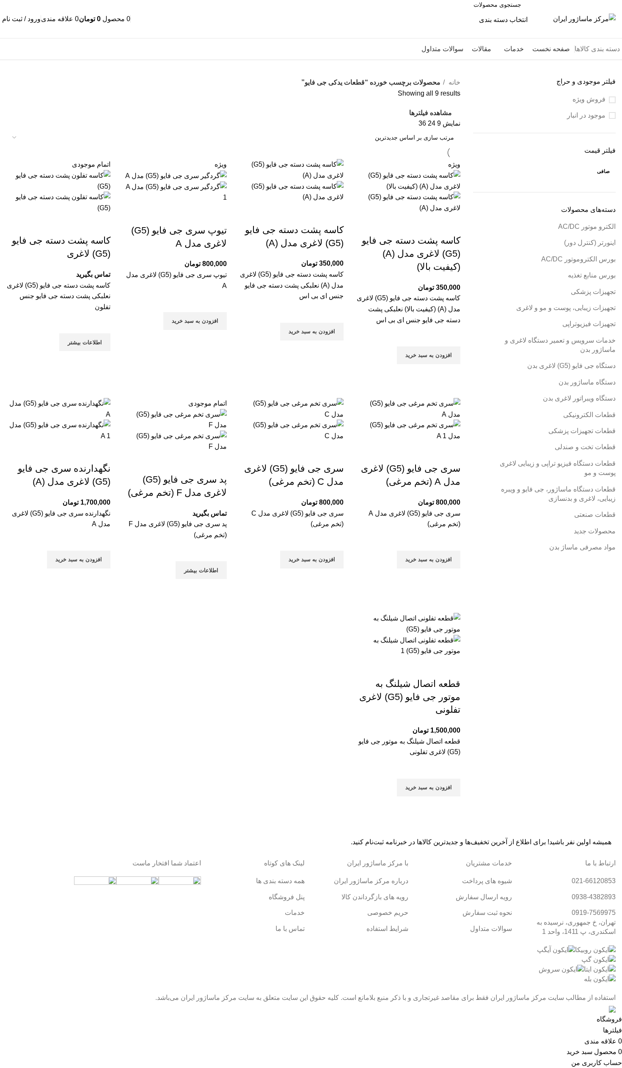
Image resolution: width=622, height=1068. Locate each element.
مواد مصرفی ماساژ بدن (582, 547)
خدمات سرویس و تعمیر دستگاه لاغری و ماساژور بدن (560, 345)
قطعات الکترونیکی (589, 414)
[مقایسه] (449, 223)
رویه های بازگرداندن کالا (374, 897)
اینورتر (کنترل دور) (590, 242)
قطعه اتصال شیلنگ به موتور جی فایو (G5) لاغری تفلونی (409, 696)
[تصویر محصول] (408, 202)
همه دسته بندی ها (280, 880)
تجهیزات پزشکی (593, 291)
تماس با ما (27, 49)
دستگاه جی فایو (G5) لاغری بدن (571, 365)
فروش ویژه (588, 99)
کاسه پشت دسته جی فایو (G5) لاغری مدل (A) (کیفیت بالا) (411, 253)
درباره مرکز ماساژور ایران (371, 880)
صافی (603, 171)
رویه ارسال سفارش (484, 897)
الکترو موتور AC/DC (587, 226)
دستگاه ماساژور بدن (587, 382)
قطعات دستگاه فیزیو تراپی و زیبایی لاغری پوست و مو (558, 468)
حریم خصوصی (387, 912)
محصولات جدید (595, 531)
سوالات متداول (491, 928)
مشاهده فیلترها (430, 112)
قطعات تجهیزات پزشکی (582, 430)
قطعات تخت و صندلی (585, 446)
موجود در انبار (586, 115)
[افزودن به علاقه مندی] (449, 335)
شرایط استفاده (387, 928)
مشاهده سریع (449, 374)
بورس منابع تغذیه (592, 275)
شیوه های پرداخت (487, 880)
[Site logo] (584, 18)
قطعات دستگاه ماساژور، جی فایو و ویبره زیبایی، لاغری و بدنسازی (558, 494)
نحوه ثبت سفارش (487, 912)
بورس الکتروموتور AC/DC (578, 259)
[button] (428, 355)
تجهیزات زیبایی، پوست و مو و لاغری (566, 307)
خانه (453, 82)
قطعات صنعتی (595, 514)
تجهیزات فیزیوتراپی (589, 323)
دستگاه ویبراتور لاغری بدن (579, 398)
